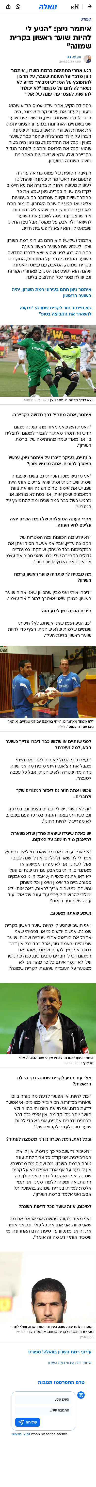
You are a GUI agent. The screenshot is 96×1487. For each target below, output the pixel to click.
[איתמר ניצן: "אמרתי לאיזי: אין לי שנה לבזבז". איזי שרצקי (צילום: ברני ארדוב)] (48, 1025)
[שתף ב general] (8, 6)
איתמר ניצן (83, 1363)
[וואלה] (48, 6)
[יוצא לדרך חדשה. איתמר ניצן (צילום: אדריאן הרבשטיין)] (48, 365)
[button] (75, 6)
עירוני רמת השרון (61, 1363)
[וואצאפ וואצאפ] (18, 6)
